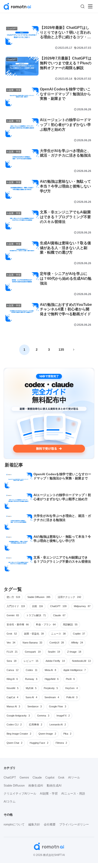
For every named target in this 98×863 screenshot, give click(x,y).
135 (61, 349)
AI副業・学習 (49, 793)
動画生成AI (54, 785)
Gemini (24, 777)
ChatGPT (10, 777)
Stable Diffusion (14, 785)
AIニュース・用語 (73, 793)
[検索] (82, 6)
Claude (37, 777)
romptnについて (14, 824)
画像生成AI (35, 785)
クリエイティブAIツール (20, 793)
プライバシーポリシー (74, 824)
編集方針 (34, 824)
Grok (61, 777)
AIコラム (9, 801)
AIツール (74, 777)
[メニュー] (90, 6)
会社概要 (50, 824)
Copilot (49, 777)
